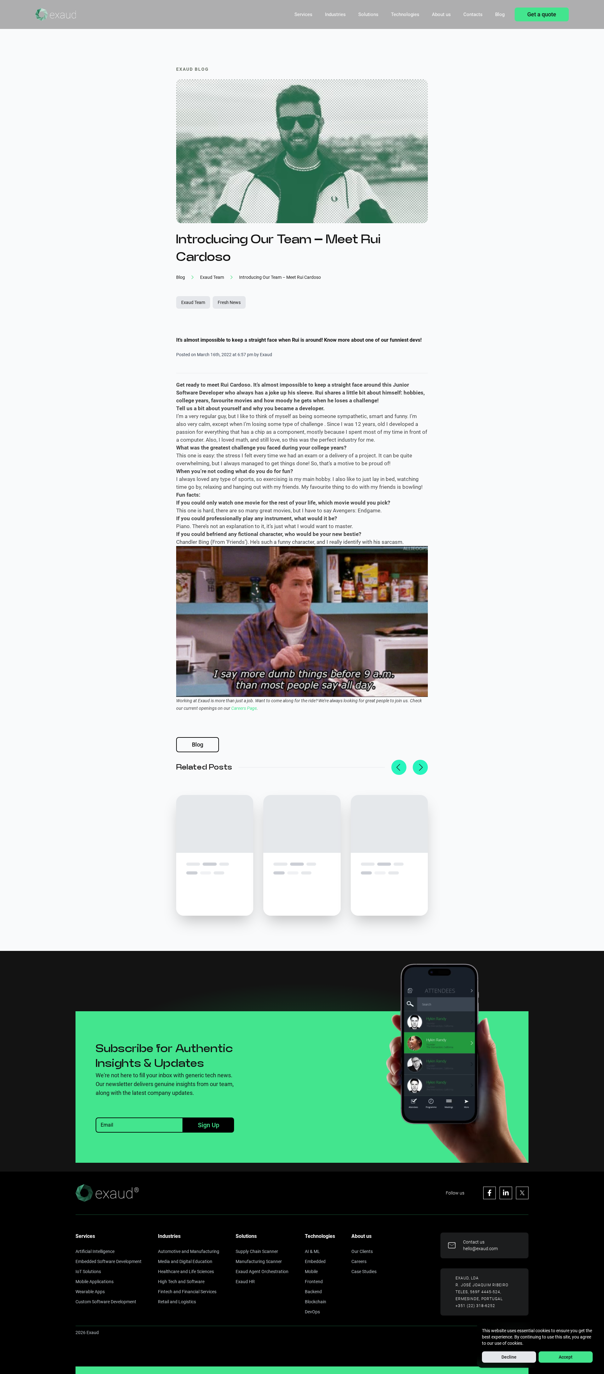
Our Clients (362, 1251)
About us (441, 14)
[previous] (398, 767)
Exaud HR (245, 1281)
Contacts (473, 14)
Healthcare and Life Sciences (186, 1271)
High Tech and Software (181, 1281)
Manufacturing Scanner (259, 1261)
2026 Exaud (87, 1332)
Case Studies (364, 1271)
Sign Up (208, 1125)
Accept (566, 1357)
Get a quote (541, 14)
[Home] (55, 14)
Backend (313, 1291)
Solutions (368, 14)
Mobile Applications (95, 1281)
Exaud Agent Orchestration (262, 1271)
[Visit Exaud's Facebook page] (489, 1193)
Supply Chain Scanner (257, 1251)
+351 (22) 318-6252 (475, 1306)
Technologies (405, 14)
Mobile (311, 1271)
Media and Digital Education (185, 1261)
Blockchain (315, 1301)
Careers (358, 1261)
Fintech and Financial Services (187, 1291)
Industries (335, 14)
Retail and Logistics (177, 1301)
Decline (509, 1357)
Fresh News (229, 302)
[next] (420, 767)
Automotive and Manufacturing (188, 1251)
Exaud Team (193, 302)
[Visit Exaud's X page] (522, 1193)
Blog (500, 14)
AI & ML (312, 1251)
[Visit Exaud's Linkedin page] (506, 1193)
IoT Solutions (88, 1271)
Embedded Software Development (109, 1261)
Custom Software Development (106, 1301)
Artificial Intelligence (95, 1251)
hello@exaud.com (480, 1248)
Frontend (314, 1281)
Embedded (315, 1261)
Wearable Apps (90, 1291)
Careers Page (244, 708)
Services (303, 14)
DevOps (312, 1311)
